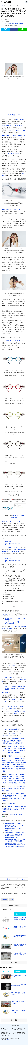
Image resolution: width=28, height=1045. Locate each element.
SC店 (15, 743)
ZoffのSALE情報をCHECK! (14, 115)
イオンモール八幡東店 (14, 806)
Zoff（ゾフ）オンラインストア (17, 130)
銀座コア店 (21, 760)
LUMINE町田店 (6, 769)
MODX (7, 1039)
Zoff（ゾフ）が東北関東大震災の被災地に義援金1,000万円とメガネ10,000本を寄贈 (15, 688)
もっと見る (14, 962)
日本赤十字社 (17, 713)
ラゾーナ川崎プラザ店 (10, 780)
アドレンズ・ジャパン (14, 153)
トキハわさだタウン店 (16, 809)
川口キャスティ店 (6, 748)
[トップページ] (5, 2)
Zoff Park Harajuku (19, 756)
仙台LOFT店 (9, 741)
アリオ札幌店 (16, 738)
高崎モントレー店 (12, 746)
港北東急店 (10, 776)
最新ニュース (5, 971)
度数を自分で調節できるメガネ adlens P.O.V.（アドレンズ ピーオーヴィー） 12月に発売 (14, 825)
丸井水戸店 (21, 746)
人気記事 (17, 971)
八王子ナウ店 (14, 769)
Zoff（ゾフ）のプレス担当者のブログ (12, 729)
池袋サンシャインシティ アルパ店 (11, 762)
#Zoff (11, 899)
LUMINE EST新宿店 (10, 764)
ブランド (17, 914)
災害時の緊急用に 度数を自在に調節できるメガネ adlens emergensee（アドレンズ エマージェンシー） (14, 834)
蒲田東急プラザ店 (19, 758)
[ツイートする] (5, 29)
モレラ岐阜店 (17, 788)
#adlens (4, 899)
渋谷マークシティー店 (8, 758)
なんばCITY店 (11, 793)
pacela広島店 (11, 803)
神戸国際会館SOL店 (10, 796)
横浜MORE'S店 (13, 774)
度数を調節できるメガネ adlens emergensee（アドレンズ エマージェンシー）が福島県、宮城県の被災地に (15, 844)
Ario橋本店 (10, 783)
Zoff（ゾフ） (19, 119)
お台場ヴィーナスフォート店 (9, 760)
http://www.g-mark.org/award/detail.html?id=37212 (12, 543)
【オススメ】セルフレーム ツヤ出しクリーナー (14, 879)
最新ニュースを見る (14, 905)
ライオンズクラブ (12, 665)
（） (12, 23)
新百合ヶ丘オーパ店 (19, 783)
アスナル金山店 (8, 788)
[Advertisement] (14, 47)
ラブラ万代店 (14, 786)
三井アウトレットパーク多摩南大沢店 (14, 766)
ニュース (4, 914)
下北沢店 (10, 756)
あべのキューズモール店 (13, 798)
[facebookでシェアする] (14, 29)
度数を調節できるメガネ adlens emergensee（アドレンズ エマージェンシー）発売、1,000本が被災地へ (15, 839)
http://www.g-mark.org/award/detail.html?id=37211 (12, 560)
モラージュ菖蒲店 (11, 750)
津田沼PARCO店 (15, 752)
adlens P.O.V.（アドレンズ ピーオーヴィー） (14, 125)
